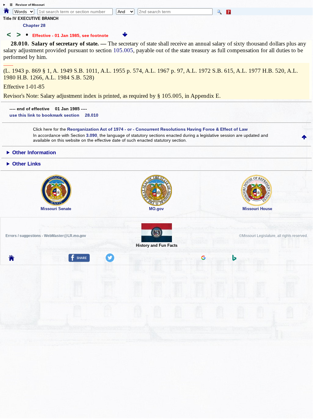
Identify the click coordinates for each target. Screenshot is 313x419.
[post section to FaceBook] (79, 260)
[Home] (6, 11)
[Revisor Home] (12, 259)
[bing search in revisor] (234, 259)
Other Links (26, 164)
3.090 (91, 135)
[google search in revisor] (203, 258)
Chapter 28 (34, 25)
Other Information (34, 152)
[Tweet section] (110, 260)
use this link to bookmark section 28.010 (53, 115)
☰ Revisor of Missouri (26, 4)
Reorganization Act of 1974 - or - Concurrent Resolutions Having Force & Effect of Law (157, 129)
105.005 (123, 50)
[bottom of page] (124, 35)
